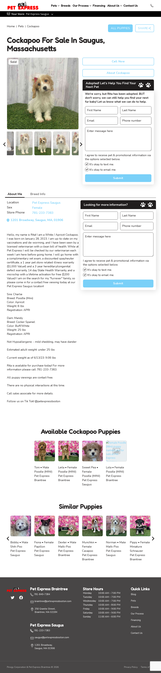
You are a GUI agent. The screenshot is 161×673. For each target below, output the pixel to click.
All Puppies (120, 28)
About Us (113, 5)
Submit (118, 178)
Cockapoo (33, 26)
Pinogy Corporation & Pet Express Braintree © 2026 (33, 667)
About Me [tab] (15, 194)
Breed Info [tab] (37, 194)
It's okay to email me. (102, 170)
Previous (4, 143)
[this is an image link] (16, 589)
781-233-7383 (42, 213)
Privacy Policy (131, 667)
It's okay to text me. (101, 164)
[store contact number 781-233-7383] (151, 5)
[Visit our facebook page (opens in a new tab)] (21, 597)
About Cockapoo (118, 73)
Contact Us (130, 5)
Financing (99, 5)
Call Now (118, 61)
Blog (133, 594)
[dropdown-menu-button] (59, 6)
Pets (54, 5)
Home (11, 26)
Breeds (65, 5)
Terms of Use (147, 667)
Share (143, 28)
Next (81, 143)
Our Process (81, 5)
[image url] (23, 5)
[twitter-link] (12, 597)
